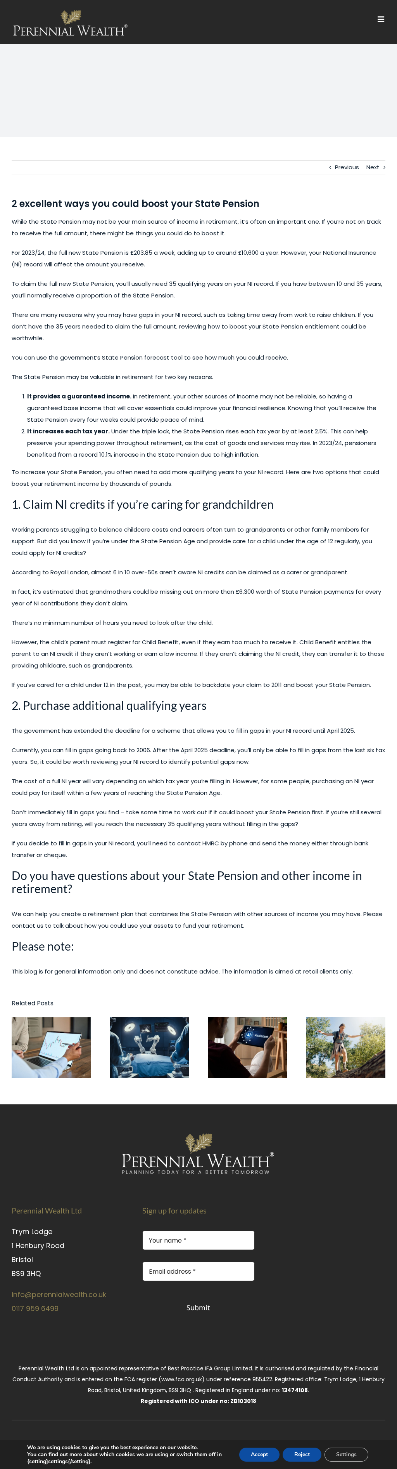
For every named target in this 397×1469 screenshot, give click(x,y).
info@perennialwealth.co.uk (59, 1294)
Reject (302, 1454)
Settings (346, 1454)
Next (373, 167)
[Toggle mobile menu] (381, 19)
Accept (259, 1454)
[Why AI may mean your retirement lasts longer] (149, 1047)
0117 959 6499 (35, 1308)
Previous (347, 167)
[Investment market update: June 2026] (247, 1047)
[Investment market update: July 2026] (51, 1047)
